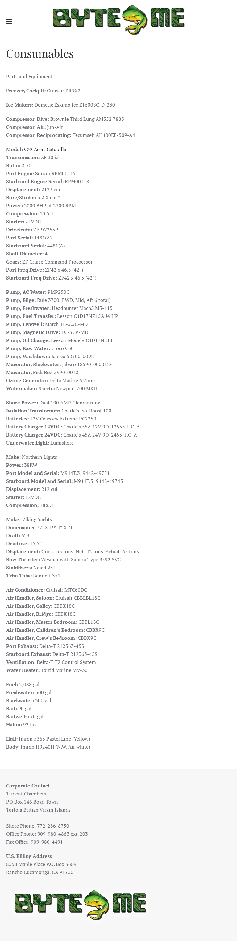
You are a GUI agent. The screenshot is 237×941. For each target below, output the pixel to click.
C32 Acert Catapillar (46, 149)
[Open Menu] (9, 21)
